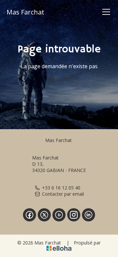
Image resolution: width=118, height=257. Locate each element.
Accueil (59, 79)
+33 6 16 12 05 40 (61, 188)
